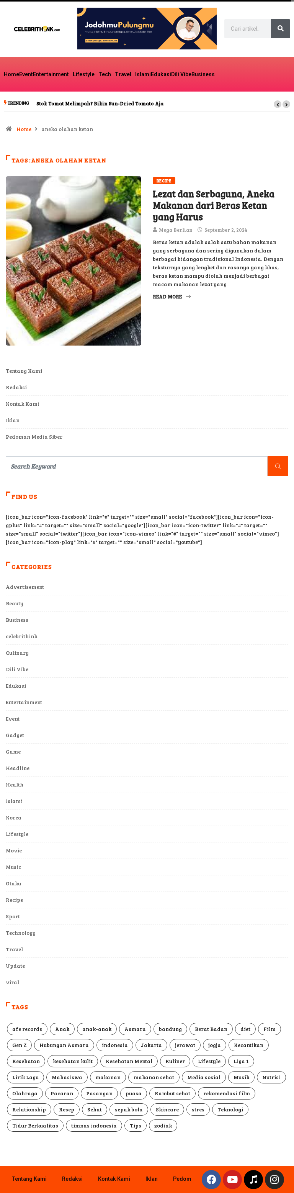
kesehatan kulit (73, 1061)
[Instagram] (274, 1179)
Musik (241, 1077)
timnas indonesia (94, 1125)
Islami (143, 74)
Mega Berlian (176, 229)
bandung (170, 1028)
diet (245, 1028)
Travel (123, 74)
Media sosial (203, 1077)
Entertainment (51, 74)
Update (15, 965)
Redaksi (16, 387)
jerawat (185, 1045)
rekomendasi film (226, 1093)
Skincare (167, 1109)
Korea (13, 817)
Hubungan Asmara (64, 1045)
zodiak (163, 1125)
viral (12, 982)
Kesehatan (26, 1061)
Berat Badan (211, 1028)
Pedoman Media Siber (34, 436)
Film (269, 1028)
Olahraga (25, 1093)
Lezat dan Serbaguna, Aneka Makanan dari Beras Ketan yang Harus (213, 205)
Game (13, 751)
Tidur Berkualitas (35, 1125)
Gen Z (19, 1045)
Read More (167, 296)
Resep (66, 1109)
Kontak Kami (22, 403)
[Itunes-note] (253, 1179)
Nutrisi (271, 1077)
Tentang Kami (24, 370)
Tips (135, 1125)
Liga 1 (241, 1061)
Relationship (29, 1109)
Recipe (164, 181)
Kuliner (175, 1061)
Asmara (135, 1028)
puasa (134, 1093)
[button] (277, 104)
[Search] (280, 28)
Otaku (13, 883)
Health (14, 784)
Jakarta (151, 1045)
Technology (21, 932)
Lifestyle (84, 74)
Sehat (94, 1109)
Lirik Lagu (25, 1077)
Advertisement (25, 586)
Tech (104, 74)
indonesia (115, 1045)
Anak (62, 1028)
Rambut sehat (172, 1093)
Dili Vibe (181, 74)
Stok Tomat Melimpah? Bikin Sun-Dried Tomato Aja (99, 103)
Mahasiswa (67, 1077)
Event (26, 74)
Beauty (14, 603)
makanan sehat (154, 1077)
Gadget (15, 735)
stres (198, 1109)
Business (203, 74)
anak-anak (96, 1028)
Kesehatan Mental (129, 1061)
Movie (14, 850)
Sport (13, 916)
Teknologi (230, 1109)
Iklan (13, 420)
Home (11, 74)
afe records (27, 1028)
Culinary (17, 652)
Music (13, 866)
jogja (214, 1045)
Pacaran (62, 1093)
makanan (108, 1077)
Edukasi (161, 74)
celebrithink (21, 636)
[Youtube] (232, 1179)
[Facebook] (211, 1179)
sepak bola (129, 1109)
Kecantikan (248, 1045)
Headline (17, 768)
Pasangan (99, 1093)
